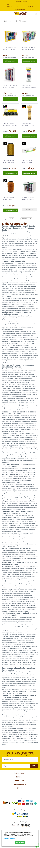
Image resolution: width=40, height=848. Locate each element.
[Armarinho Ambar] (20, 13)
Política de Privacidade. (10, 838)
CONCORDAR (20, 843)
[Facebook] (22, 788)
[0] (36, 13)
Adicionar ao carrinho (11, 61)
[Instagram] (18, 788)
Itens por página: (6, 21)
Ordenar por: (18, 21)
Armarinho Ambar (17, 693)
